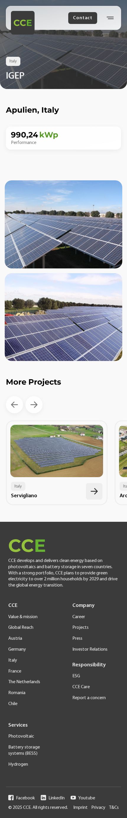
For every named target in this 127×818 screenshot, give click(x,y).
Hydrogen (18, 764)
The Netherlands (24, 682)
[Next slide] (34, 404)
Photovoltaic (21, 736)
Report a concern (89, 698)
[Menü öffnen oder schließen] (110, 18)
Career (78, 617)
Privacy (98, 807)
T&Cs (114, 807)
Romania (16, 693)
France (14, 671)
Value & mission (23, 617)
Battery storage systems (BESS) (24, 750)
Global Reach (20, 627)
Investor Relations (90, 649)
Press (77, 638)
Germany (17, 649)
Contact (82, 18)
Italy (12, 660)
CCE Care (81, 687)
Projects (80, 627)
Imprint (80, 807)
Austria (15, 638)
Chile (12, 704)
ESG (76, 676)
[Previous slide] (14, 404)
